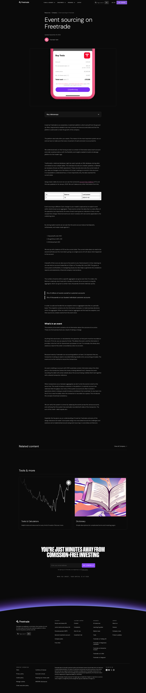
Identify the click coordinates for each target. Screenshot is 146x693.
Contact (76, 623)
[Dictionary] (100, 503)
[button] (49, 2)
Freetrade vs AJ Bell (98, 653)
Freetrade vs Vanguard (99, 657)
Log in (113, 2)
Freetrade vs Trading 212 (99, 639)
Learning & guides (98, 627)
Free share (57, 643)
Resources (47, 12)
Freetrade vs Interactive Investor (99, 648)
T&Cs (17, 670)
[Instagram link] (114, 670)
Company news (117, 631)
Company (54, 12)
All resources (96, 623)
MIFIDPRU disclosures (41, 681)
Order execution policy (22, 685)
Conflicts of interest (40, 670)
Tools (94, 635)
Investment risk (78, 635)
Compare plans (59, 639)
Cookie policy (20, 677)
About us (115, 623)
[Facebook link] (109, 670)
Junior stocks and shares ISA (62, 627)
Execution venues (40, 674)
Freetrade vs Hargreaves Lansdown (99, 643)
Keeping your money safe (42, 677)
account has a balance (87, 182)
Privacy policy (84, 569)
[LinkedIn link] (106, 670)
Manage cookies (20, 681)
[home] (24, 2)
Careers (115, 627)
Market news (96, 631)
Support (79, 2)
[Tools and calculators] (45, 503)
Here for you (77, 631)
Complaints (77, 627)
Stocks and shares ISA (61, 623)
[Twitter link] (111, 670)
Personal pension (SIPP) (61, 631)
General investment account (62, 635)
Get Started (122, 2)
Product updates (117, 635)
